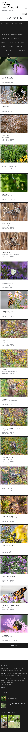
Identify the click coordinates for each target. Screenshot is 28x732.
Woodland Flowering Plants (15, 46)
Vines (2, 54)
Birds (7, 23)
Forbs (3, 46)
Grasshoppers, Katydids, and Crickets (11, 34)
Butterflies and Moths (18, 23)
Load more (14, 646)
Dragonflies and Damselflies (9, 27)
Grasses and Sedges (6, 50)
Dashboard (3, 687)
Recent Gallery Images (8, 712)
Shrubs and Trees (20, 50)
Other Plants (10, 54)
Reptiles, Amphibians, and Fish (17, 42)
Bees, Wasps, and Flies (7, 31)
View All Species (14, 653)
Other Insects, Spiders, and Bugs (10, 38)
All (2, 23)
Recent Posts (5, 692)
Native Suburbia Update (13, 696)
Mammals (3, 42)
